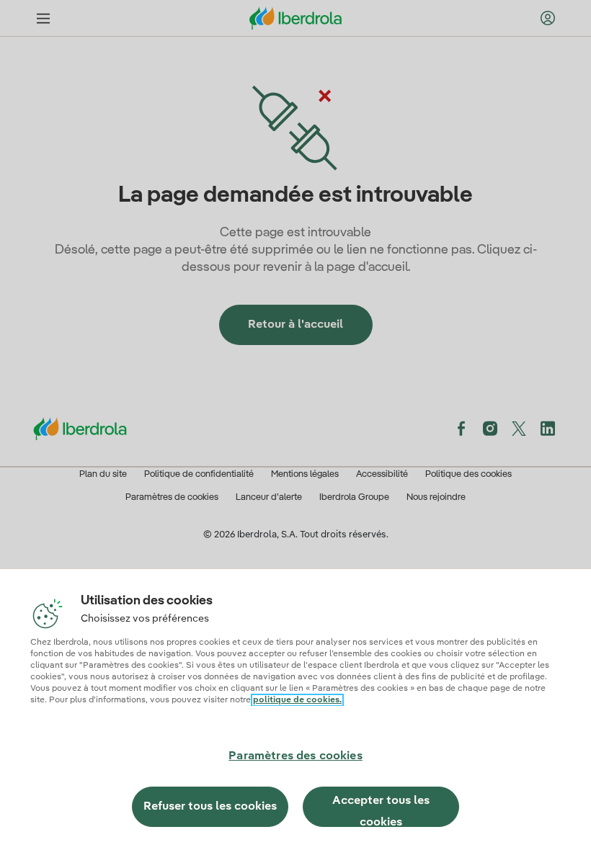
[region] (295, 709)
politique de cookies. (297, 700)
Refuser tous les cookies (210, 807)
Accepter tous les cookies (381, 811)
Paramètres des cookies (295, 756)
